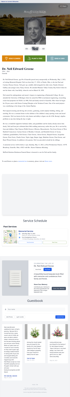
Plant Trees (54, 242)
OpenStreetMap (37, 392)
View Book (38, 269)
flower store (48, 161)
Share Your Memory (58, 288)
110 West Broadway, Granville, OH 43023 (33, 239)
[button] (10, 235)
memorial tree (22, 161)
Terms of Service (40, 389)
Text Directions (30, 242)
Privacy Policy (30, 389)
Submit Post (60, 317)
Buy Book (47, 269)
